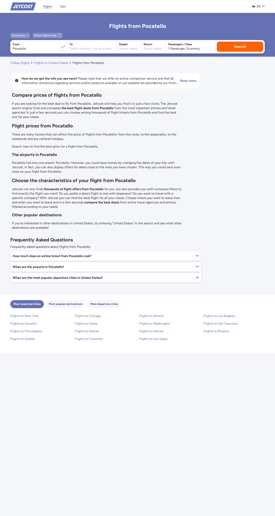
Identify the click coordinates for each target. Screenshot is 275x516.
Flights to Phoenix (216, 331)
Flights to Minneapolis (26, 331)
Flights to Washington (154, 323)
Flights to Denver (151, 331)
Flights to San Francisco (221, 323)
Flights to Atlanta (151, 316)
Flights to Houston (23, 323)
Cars (63, 6)
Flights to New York (24, 316)
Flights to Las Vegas (153, 339)
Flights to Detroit (87, 331)
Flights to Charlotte (89, 339)
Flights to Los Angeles (219, 316)
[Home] (23, 6)
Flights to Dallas (86, 323)
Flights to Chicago (88, 316)
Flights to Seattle (22, 339)
